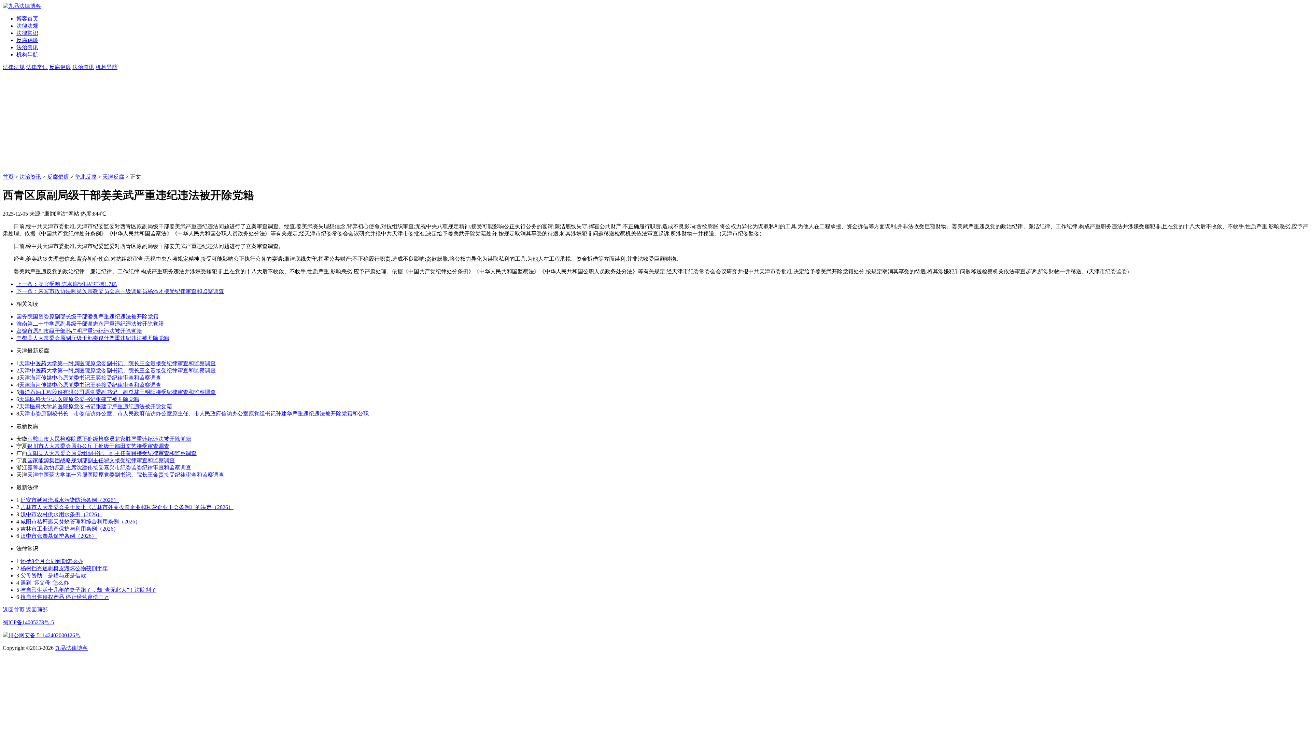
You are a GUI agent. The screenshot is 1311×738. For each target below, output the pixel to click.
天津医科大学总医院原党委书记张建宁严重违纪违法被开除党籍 (95, 406)
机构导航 (27, 54)
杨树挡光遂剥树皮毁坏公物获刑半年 (64, 568)
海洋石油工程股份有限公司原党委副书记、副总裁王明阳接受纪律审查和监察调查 (117, 392)
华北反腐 (86, 177)
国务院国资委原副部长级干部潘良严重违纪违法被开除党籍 (87, 316)
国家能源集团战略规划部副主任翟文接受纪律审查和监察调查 (101, 460)
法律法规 (27, 26)
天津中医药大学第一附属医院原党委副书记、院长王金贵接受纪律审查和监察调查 (117, 363)
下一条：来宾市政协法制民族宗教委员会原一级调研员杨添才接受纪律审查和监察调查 (120, 291)
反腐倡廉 (27, 40)
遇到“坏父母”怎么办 (44, 583)
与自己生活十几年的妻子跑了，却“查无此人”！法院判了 (88, 590)
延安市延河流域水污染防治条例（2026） (69, 500)
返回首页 (14, 610)
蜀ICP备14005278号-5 (28, 622)
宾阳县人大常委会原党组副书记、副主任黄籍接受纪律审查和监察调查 (112, 453)
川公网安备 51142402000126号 (44, 635)
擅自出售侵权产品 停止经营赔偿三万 (64, 597)
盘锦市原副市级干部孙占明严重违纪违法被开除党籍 (79, 331)
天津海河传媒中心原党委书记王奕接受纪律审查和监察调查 (90, 378)
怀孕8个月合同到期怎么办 (51, 561)
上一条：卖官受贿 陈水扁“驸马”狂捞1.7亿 (66, 284)
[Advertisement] (655, 122)
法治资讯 (27, 47)
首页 (8, 177)
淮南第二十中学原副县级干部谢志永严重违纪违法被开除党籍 (90, 324)
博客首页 (27, 19)
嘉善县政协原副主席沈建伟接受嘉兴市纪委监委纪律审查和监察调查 (109, 467)
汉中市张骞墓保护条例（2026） (58, 536)
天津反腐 (113, 177)
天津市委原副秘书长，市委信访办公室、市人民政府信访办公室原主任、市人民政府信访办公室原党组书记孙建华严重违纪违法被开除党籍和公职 (194, 413)
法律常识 (27, 33)
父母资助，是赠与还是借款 (53, 575)
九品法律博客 (71, 648)
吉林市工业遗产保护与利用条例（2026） (69, 529)
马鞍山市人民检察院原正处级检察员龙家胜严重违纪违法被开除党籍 (109, 439)
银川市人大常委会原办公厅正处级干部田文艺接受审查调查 (98, 446)
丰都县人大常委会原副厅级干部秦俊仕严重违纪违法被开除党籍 (92, 338)
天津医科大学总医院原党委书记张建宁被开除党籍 (79, 399)
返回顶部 (37, 610)
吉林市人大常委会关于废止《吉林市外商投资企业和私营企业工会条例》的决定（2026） (127, 507)
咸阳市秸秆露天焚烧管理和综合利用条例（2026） (80, 521)
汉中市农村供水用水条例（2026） (61, 514)
